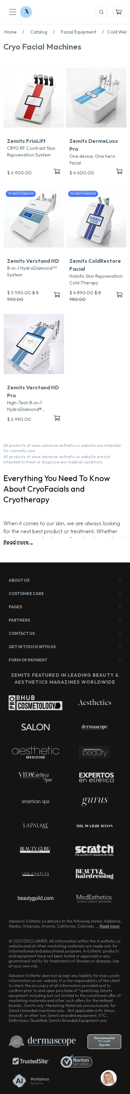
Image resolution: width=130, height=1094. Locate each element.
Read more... (18, 542)
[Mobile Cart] (119, 12)
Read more (109, 926)
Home (14, 32)
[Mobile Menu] (12, 12)
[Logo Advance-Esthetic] (26, 12)
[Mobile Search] (101, 12)
